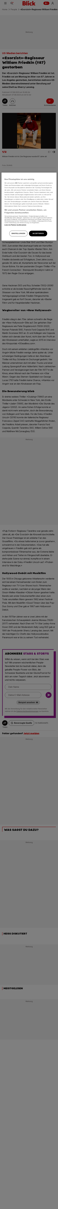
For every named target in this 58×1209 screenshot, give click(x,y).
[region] (29, 206)
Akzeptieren (38, 233)
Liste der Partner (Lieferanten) (15, 225)
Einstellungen (18, 233)
